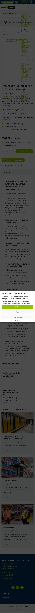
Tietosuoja (16, 320)
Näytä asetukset (17, 317)
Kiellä (17, 312)
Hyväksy (17, 307)
